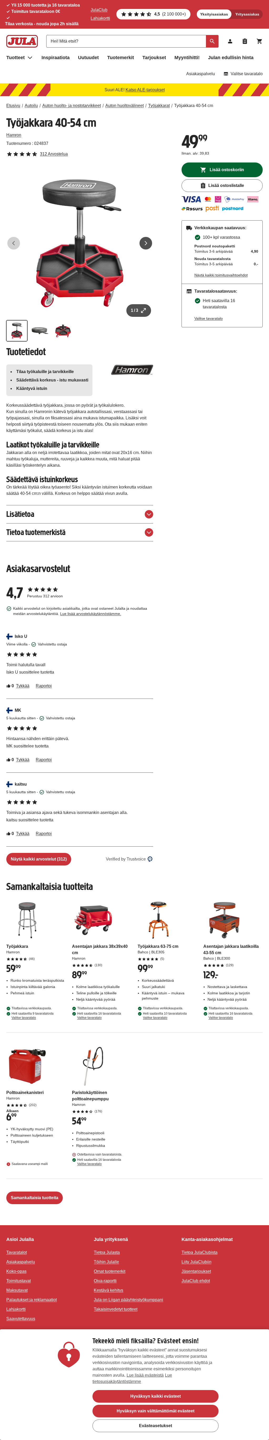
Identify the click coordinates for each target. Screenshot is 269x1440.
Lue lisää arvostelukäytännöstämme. (90, 614)
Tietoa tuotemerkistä (35, 532)
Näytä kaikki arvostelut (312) (39, 859)
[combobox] (132, 41)
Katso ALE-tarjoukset (145, 90)
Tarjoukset (154, 57)
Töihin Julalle (106, 1262)
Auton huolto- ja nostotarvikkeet (71, 105)
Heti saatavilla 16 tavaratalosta (99, 1016)
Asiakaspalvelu (200, 74)
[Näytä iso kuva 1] (79, 243)
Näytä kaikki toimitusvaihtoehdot (221, 275)
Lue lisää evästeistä (145, 1375)
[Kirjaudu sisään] (230, 41)
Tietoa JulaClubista (200, 1252)
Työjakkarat (159, 105)
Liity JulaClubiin (196, 1262)
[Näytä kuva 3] (63, 330)
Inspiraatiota (56, 57)
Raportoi (44, 686)
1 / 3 (134, 310)
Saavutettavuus (20, 1318)
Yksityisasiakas (214, 14)
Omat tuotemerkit (109, 1271)
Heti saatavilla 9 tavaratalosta (33, 1016)
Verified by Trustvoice (126, 859)
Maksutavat (17, 1290)
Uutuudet (88, 57)
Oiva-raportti (105, 1281)
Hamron (13, 135)
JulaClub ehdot (196, 1281)
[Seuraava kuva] (145, 243)
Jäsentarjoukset (196, 1271)
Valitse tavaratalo (247, 74)
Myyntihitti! (187, 57)
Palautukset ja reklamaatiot (31, 1299)
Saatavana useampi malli (30, 1164)
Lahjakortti (100, 18)
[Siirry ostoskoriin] (259, 41)
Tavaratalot (16, 1252)
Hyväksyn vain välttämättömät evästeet (155, 1411)
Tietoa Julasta (107, 1252)
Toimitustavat (18, 1281)
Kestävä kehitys (108, 1290)
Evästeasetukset (155, 1425)
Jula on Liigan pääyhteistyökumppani (128, 1299)
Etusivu (13, 105)
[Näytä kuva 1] (16, 330)
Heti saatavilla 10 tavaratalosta (165, 1016)
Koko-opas (16, 1271)
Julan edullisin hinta (231, 57)
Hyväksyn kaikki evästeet (155, 1396)
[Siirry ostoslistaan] (245, 41)
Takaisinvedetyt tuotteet (115, 1309)
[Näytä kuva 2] (39, 330)
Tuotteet (15, 57)
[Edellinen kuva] (13, 243)
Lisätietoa (20, 514)
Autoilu (31, 105)
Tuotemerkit (120, 57)
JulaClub (99, 10)
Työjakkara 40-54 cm (193, 105)
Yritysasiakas (247, 14)
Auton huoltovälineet (124, 105)
